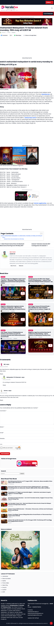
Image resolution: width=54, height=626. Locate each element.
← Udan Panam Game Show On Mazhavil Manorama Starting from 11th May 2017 (12, 244)
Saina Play (5, 585)
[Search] (52, 8)
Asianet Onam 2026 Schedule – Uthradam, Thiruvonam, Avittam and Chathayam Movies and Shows (30, 509)
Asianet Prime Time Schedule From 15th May (14, 239)
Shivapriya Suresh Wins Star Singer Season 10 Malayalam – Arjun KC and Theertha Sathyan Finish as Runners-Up (40, 280)
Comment (3, 411)
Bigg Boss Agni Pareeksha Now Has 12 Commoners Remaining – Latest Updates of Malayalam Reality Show (39, 333)
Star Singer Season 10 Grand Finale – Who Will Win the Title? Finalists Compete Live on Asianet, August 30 (39, 307)
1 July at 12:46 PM (3, 393)
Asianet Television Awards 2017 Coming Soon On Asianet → (41, 244)
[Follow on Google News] (27, 463)
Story (3, 237)
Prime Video (5, 583)
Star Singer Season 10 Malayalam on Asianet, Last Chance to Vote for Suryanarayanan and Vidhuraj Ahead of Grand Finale (13, 334)
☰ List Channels (48, 13)
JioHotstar (5, 576)
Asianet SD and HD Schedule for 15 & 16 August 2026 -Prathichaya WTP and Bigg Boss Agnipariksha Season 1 (30, 520)
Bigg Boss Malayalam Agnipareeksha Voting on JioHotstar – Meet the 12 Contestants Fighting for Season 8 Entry (13, 307)
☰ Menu (48, 2)
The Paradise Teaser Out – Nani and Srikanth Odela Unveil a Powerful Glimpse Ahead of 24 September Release (29, 504)
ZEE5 (3, 592)
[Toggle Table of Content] (40, 233)
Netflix (4, 581)
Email (2, 432)
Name (2, 427)
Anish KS (12, 254)
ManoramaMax (6, 578)
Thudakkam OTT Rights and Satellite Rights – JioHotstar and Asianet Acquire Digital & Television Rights (29, 493)
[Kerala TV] (9, 8)
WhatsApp (18, 35)
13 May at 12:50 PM (4, 366)
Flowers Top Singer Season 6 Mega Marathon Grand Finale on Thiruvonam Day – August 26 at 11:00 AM (30, 515)
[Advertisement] (27, 47)
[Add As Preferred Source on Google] (27, 196)
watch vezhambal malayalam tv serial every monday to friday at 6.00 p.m (21, 235)
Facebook (4, 35)
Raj (4, 364)
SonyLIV (4, 587)
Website (21, 265)
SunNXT (4, 589)
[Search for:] (10, 473)
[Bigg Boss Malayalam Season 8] (27, 21)
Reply (1, 374)
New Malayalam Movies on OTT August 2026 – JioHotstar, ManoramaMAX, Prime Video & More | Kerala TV (30, 482)
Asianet (13, 32)
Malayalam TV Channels (13, 377)
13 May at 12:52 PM (6, 379)
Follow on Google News (30, 35)
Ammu (6, 390)
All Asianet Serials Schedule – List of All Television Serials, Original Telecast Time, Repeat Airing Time (30, 498)
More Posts (13, 265)
